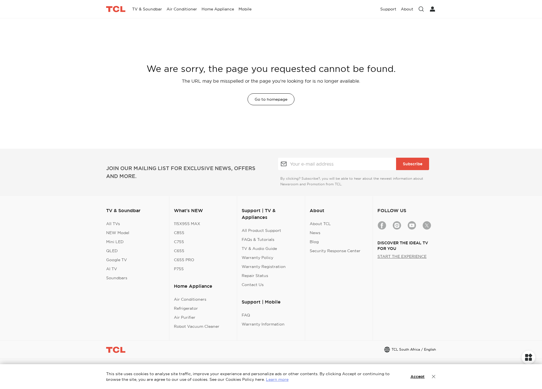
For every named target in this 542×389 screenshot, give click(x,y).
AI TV (111, 268)
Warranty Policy (257, 257)
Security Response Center (335, 250)
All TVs (113, 223)
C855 (179, 232)
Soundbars (116, 277)
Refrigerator (186, 308)
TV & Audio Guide (259, 248)
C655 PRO (184, 259)
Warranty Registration (264, 266)
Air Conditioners (190, 299)
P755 (179, 268)
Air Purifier (184, 317)
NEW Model (117, 232)
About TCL (320, 223)
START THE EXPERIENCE (402, 256)
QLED (112, 250)
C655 (179, 250)
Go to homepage (271, 99)
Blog (314, 241)
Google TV (116, 259)
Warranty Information (263, 324)
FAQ (246, 315)
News (315, 232)
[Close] (433, 376)
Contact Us (253, 284)
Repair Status (255, 275)
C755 (179, 241)
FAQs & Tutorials (258, 239)
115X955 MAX (187, 223)
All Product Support (261, 230)
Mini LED (115, 241)
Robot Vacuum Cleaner (196, 326)
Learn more (277, 379)
